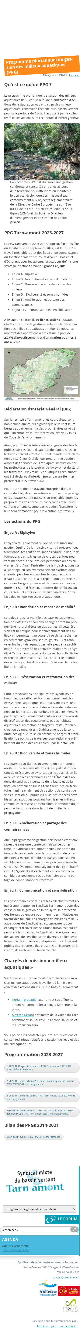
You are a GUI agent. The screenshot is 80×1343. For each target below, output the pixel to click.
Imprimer (74, 75)
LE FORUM (67, 1218)
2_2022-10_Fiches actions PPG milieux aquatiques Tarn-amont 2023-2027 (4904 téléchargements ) (40, 1082)
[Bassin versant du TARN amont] (35, 1191)
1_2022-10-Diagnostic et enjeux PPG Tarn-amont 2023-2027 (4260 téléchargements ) (39, 1067)
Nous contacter (68, 1326)
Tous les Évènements (15, 1250)
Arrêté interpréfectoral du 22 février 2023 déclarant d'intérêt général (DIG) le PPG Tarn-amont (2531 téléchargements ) (40, 1112)
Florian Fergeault (24, 1000)
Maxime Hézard (23, 1015)
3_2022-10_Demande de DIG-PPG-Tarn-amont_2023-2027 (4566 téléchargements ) (41, 1097)
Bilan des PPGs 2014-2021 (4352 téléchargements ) (34, 1136)
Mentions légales (47, 1326)
